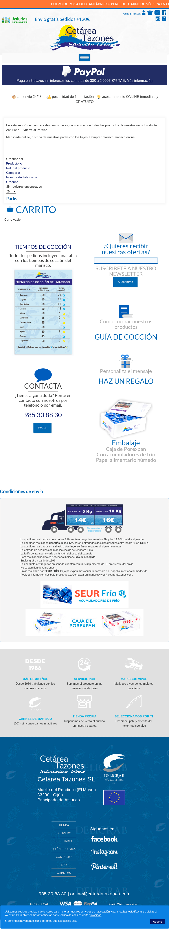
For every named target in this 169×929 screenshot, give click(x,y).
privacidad (95, 915)
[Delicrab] (35, 709)
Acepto (157, 921)
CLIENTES (64, 872)
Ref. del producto (18, 168)
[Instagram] (158, 20)
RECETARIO (63, 841)
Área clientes (132, 13)
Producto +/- (14, 163)
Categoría (13, 172)
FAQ (64, 865)
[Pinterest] (164, 20)
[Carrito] (150, 13)
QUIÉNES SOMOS (63, 849)
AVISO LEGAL (39, 904)
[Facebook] (164, 13)
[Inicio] (84, 50)
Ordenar (12, 182)
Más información (139, 80)
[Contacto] (157, 13)
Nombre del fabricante (21, 177)
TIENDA (64, 825)
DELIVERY (64, 833)
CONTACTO (64, 857)
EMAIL (42, 428)
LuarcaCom (132, 904)
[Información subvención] (114, 804)
